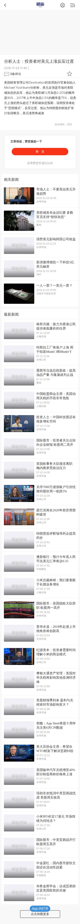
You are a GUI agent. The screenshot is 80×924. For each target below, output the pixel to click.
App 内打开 (40, 908)
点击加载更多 (40, 914)
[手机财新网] (40, 5)
